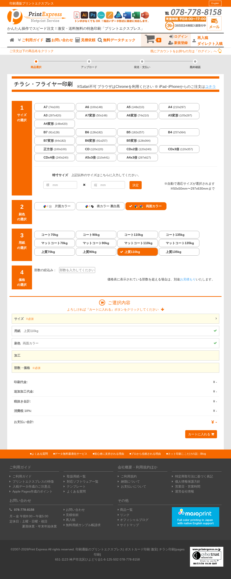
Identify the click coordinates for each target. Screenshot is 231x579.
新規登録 (180, 43)
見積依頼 (87, 40)
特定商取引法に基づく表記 (193, 476)
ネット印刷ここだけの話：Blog (187, 453)
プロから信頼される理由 (146, 453)
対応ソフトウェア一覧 (82, 481)
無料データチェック (119, 40)
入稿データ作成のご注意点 (31, 486)
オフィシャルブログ (134, 520)
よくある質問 (40, 453)
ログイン (180, 36)
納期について (130, 481)
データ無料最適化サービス (71, 453)
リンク (124, 515)
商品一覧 (126, 509)
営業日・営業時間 (187, 486)
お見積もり (188, 279)
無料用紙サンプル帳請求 (83, 525)
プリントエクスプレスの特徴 (33, 481)
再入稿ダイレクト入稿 (210, 40)
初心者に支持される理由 (109, 453)
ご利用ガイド (32, 40)
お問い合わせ (62, 40)
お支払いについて (133, 486)
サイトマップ (129, 525)
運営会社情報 (184, 491)
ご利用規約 (128, 476)
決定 (135, 185)
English (215, 3)
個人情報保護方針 (187, 481)
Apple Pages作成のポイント (32, 491)
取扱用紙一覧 (76, 476)
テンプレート (76, 486)
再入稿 (70, 520)
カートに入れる (199, 434)
